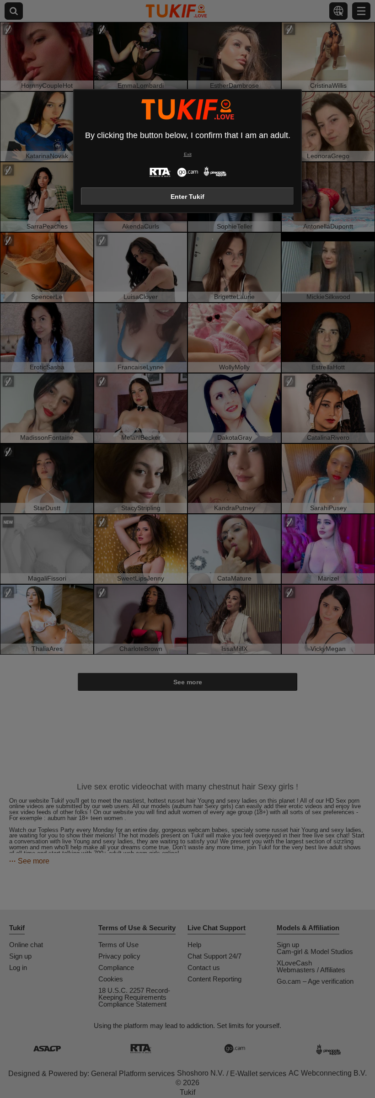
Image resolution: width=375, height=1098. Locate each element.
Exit (188, 154)
